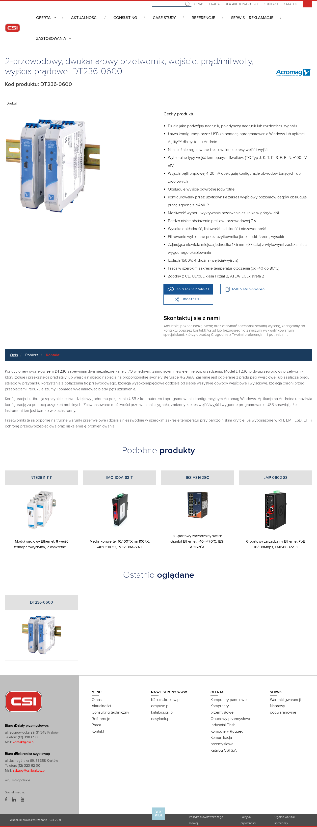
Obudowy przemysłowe (231, 718)
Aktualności (84, 17)
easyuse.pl (160, 705)
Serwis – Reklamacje (252, 17)
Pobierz (31, 355)
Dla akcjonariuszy (242, 4)
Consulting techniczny (110, 712)
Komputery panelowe (229, 699)
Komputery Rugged (227, 731)
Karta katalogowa (248, 289)
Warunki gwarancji (285, 699)
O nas (199, 4)
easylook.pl (160, 718)
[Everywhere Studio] (158, 819)
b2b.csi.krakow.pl (165, 699)
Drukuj (11, 103)
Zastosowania (51, 38)
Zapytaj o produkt (193, 289)
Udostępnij (192, 299)
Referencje (203, 17)
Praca (214, 4)
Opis (14, 355)
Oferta (43, 17)
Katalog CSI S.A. (224, 750)
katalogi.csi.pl (162, 712)
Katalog (291, 4)
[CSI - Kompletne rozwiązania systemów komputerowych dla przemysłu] (23, 701)
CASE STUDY (164, 17)
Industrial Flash (223, 724)
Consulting (125, 17)
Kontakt (271, 4)
